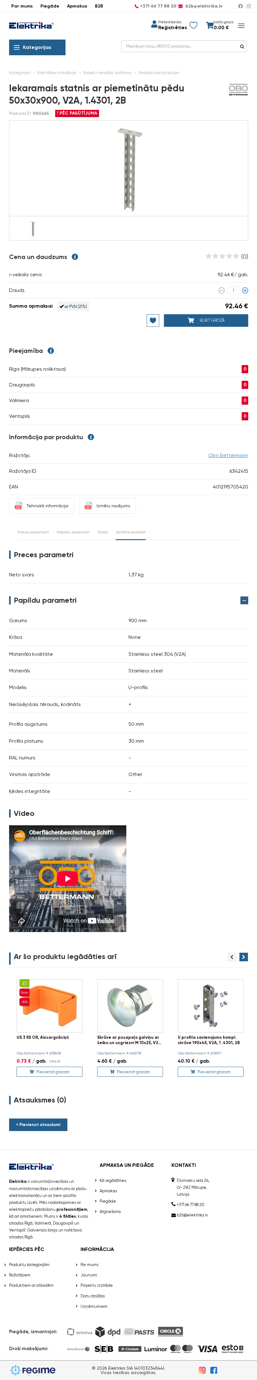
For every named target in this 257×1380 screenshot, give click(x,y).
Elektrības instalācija (56, 72)
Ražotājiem (19, 1275)
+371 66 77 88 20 (158, 6)
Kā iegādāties (113, 1180)
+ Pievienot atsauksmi (38, 1124)
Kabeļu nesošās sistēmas (107, 72)
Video (102, 532)
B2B (99, 6)
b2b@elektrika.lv (203, 6)
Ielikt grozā (211, 320)
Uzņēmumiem (94, 1306)
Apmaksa (77, 6)
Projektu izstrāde (97, 1285)
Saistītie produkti (131, 532)
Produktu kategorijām (29, 1264)
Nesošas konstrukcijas (158, 72)
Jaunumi (89, 1275)
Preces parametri (33, 532)
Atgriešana (110, 1211)
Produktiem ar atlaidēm (31, 1285)
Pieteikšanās (169, 22)
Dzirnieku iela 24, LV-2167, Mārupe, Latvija (193, 1187)
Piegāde (49, 6)
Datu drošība (93, 1296)
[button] (243, 957)
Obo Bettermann (228, 455)
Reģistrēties (172, 27)
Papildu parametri (73, 532)
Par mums (22, 6)
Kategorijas (37, 47)
